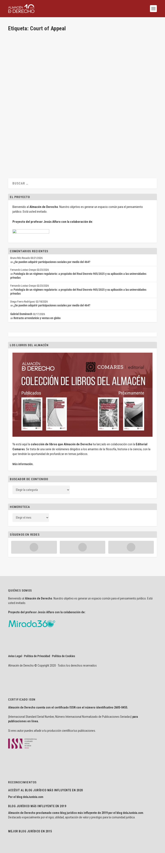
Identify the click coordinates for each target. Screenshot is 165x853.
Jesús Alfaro (23, 141)
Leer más (20, 158)
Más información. (23, 464)
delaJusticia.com (33, 797)
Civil (49, 141)
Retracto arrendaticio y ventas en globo (37, 318)
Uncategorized (100, 141)
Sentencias (86, 141)
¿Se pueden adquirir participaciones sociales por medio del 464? (52, 262)
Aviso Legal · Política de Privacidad (29, 656)
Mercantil (74, 141)
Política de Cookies (63, 656)
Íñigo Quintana (60, 141)
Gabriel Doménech (21, 314)
